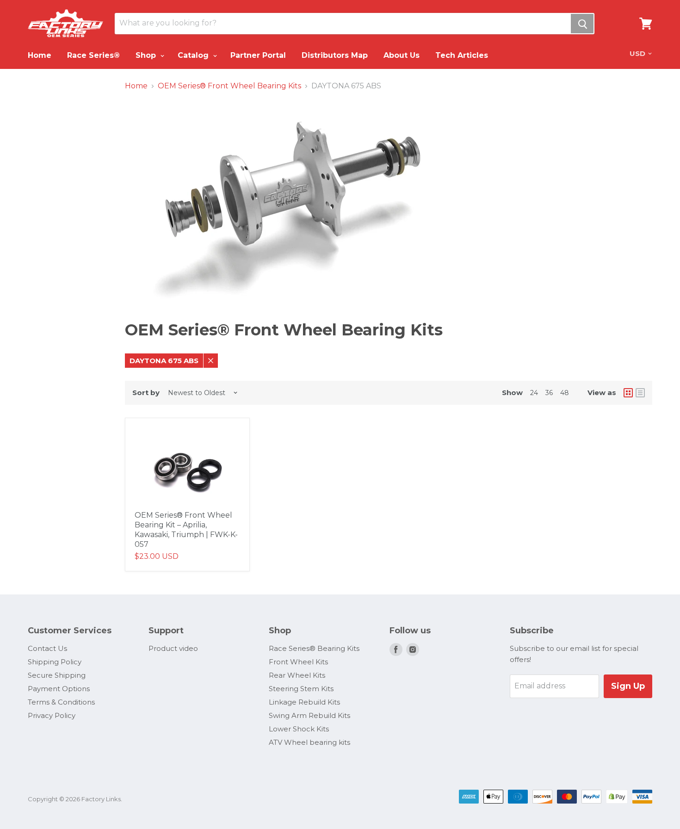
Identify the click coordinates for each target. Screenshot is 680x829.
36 (549, 393)
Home (39, 55)
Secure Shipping (57, 675)
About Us (401, 55)
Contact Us (47, 648)
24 (534, 393)
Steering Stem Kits (301, 688)
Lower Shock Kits (299, 728)
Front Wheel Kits (298, 661)
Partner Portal (258, 55)
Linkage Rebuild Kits (304, 702)
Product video (173, 648)
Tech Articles (461, 55)
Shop (147, 55)
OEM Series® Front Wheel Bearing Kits (229, 86)
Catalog (194, 55)
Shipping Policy (54, 661)
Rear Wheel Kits (297, 675)
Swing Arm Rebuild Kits (309, 715)
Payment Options (59, 688)
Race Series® (93, 55)
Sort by (146, 392)
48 (564, 393)
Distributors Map (335, 55)
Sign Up (628, 686)
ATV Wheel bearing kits (309, 742)
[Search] (582, 23)
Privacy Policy (51, 715)
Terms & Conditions (61, 702)
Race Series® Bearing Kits (314, 648)
